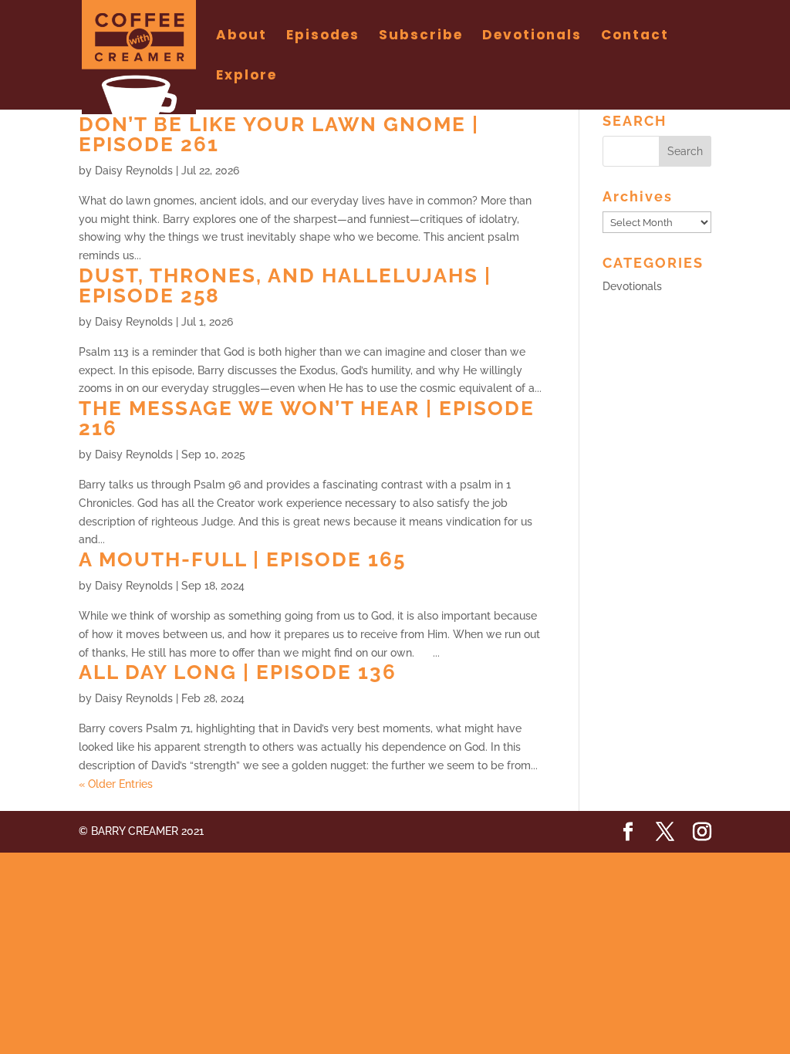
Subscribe (421, 36)
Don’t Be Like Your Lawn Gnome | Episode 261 (279, 134)
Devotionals (532, 36)
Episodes (323, 36)
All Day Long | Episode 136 (238, 672)
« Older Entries (116, 784)
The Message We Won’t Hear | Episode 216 (307, 418)
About (241, 36)
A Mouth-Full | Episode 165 (242, 559)
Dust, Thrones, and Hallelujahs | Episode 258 (285, 285)
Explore (246, 76)
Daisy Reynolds (134, 170)
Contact (635, 36)
